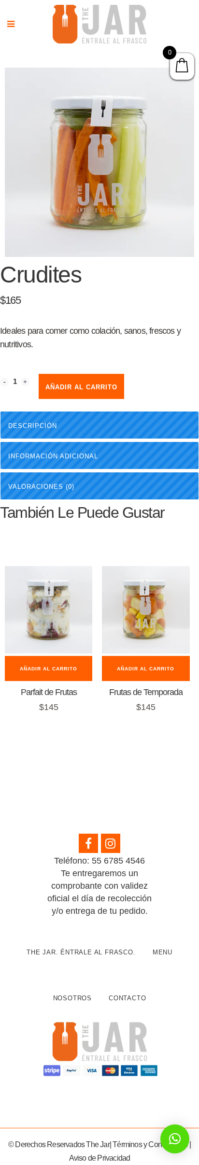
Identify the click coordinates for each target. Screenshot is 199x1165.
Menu (162, 952)
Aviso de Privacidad (99, 1158)
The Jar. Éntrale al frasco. (81, 952)
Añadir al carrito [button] (48, 668)
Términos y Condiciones (150, 1144)
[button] (174, 1138)
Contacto (127, 998)
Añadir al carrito (81, 387)
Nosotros (72, 998)
